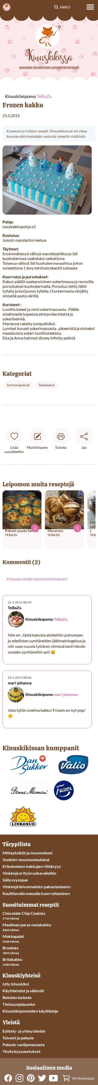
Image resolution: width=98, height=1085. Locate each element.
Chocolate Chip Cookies (24, 913)
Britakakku (12, 959)
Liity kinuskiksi (16, 983)
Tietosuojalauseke (19, 1004)
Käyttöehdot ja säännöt (23, 990)
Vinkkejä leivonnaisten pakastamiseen (37, 886)
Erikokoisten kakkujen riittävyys (32, 866)
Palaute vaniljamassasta (23, 1044)
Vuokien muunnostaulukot (26, 859)
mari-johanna (65, 694)
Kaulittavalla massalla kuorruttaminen (36, 893)
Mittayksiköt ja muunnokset (28, 852)
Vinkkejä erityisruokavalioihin (29, 873)
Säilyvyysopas (15, 879)
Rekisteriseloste (17, 997)
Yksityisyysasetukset (21, 1051)
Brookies (11, 947)
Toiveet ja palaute (18, 1037)
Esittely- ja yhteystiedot (24, 1031)
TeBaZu (60, 619)
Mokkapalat (13, 936)
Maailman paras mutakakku (27, 924)
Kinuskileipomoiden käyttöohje (30, 1011)
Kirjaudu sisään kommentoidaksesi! (37, 578)
